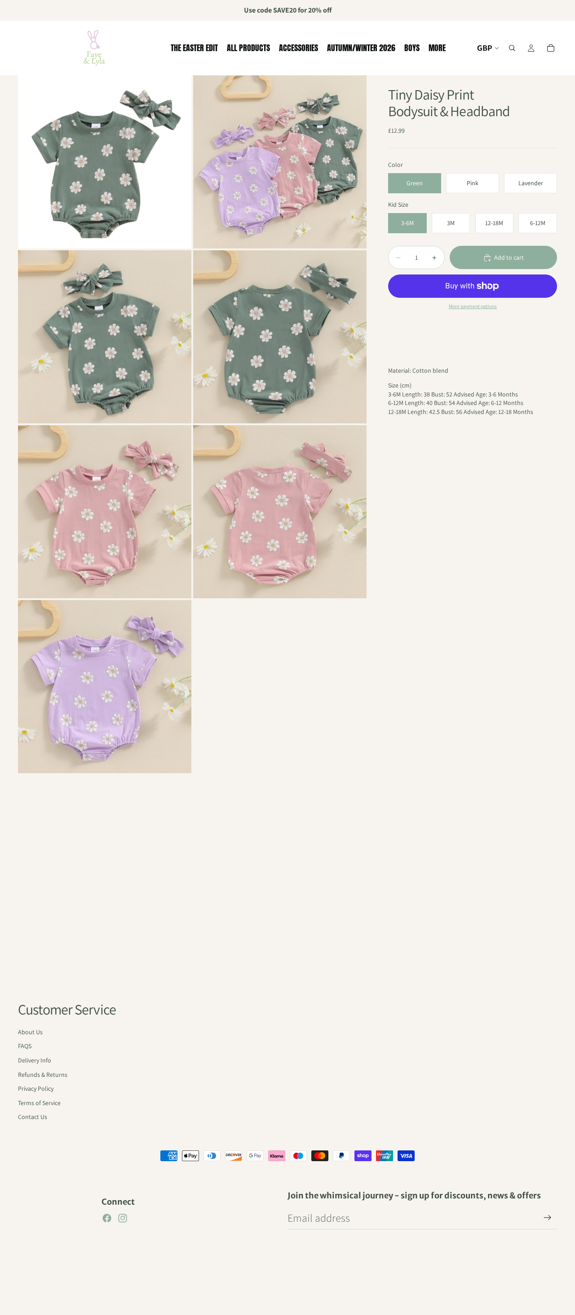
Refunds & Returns (42, 1075)
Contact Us (32, 1117)
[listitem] (437, 48)
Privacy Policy (35, 1088)
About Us (30, 1032)
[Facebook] (107, 1218)
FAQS (24, 1046)
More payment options (473, 306)
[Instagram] (122, 1218)
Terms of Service (39, 1103)
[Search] (512, 48)
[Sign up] (547, 1217)
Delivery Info (34, 1060)
